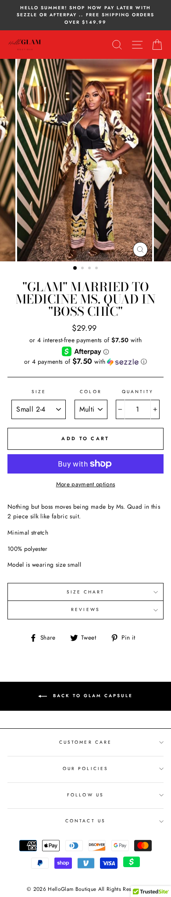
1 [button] (75, 268)
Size (39, 391)
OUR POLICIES (85, 768)
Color (90, 391)
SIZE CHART (86, 592)
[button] (85, 361)
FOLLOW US (85, 795)
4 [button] (97, 269)
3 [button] (90, 269)
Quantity (137, 391)
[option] (85, 15)
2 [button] (83, 269)
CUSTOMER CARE (85, 742)
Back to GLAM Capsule (91, 696)
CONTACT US (85, 820)
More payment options (85, 484)
